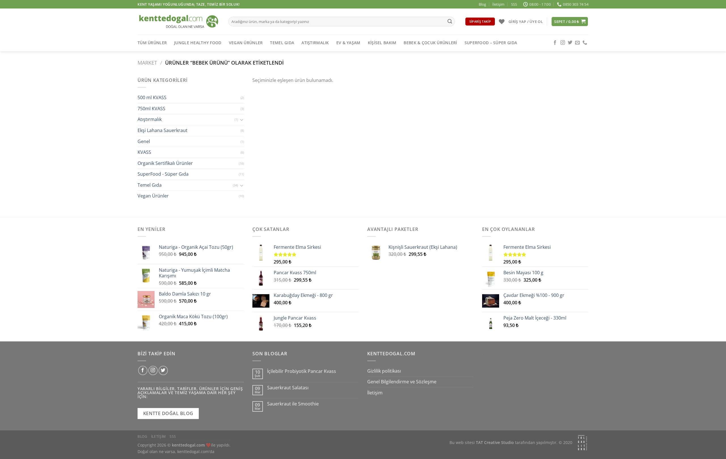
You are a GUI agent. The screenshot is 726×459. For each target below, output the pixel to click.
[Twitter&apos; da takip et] (570, 42)
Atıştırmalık (315, 42)
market (147, 62)
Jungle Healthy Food (197, 42)
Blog (482, 4)
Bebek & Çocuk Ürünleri (430, 42)
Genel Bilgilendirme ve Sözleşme (401, 382)
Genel (144, 141)
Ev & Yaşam (348, 42)
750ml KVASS (151, 108)
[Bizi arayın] (585, 42)
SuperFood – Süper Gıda (491, 42)
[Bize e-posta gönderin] (577, 42)
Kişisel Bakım (382, 42)
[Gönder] (450, 21)
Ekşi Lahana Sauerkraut (162, 130)
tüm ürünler (152, 42)
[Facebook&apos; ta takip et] (555, 42)
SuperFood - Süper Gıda (163, 174)
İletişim (498, 4)
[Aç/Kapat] (241, 119)
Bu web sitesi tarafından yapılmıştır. (503, 442)
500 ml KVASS (152, 98)
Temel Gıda (282, 42)
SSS (514, 4)
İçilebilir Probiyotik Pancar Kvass (301, 371)
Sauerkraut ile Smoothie (293, 404)
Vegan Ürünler (246, 42)
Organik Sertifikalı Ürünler (165, 163)
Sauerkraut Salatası (288, 387)
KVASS (144, 152)
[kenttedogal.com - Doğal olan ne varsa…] (179, 21)
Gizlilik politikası (384, 371)
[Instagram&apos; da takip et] (562, 42)
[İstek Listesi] (502, 21)
